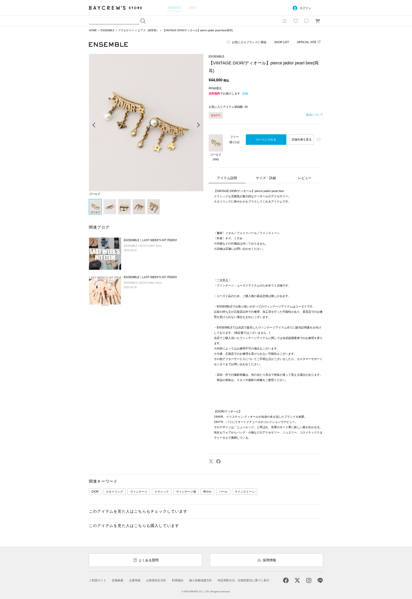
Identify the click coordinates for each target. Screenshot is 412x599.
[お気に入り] (295, 21)
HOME (93, 30)
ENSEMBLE (107, 30)
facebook (218, 461)
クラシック (161, 491)
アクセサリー (126, 30)
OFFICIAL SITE (306, 42)
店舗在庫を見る (302, 139)
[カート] (317, 21)
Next (198, 125)
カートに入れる (266, 139)
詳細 (245, 93)
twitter (211, 461)
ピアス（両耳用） (148, 30)
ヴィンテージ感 (186, 491)
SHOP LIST (281, 42)
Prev (94, 125)
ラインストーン (245, 491)
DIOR (95, 491)
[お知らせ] (306, 21)
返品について (314, 114)
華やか (207, 491)
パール (223, 491)
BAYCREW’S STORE (119, 8)
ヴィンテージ (138, 491)
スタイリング (114, 491)
